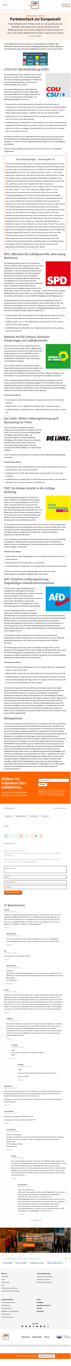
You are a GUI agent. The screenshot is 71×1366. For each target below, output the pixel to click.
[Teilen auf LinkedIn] (36, 836)
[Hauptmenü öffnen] (7, 5)
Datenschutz (37, 1337)
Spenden (65, 4)
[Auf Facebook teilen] (6, 836)
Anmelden (43, 784)
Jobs (2, 1285)
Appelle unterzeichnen (44, 1305)
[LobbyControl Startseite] (33, 5)
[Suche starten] (66, 1258)
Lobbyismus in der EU (14, 10)
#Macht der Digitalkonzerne (55, 1263)
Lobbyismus (8, 816)
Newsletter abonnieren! (47, 1356)
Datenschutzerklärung (58, 795)
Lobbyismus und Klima (43, 1279)
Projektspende (5, 1314)
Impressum (40, 1311)
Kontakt (39, 1308)
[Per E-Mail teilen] (26, 836)
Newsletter (40, 1302)
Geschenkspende (6, 1308)
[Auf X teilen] (11, 836)
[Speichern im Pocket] (21, 836)
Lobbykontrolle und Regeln (44, 1276)
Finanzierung (5, 1282)
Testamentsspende (7, 1317)
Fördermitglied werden (8, 1302)
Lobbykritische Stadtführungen (10, 1291)
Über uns (4, 1273)
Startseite (4, 10)
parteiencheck (34, 816)
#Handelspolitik (7, 1263)
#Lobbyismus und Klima (37, 1263)
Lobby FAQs (4, 1276)
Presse (39, 1299)
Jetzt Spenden (5, 1305)
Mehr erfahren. (29, 1245)
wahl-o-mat (45, 816)
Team (3, 1279)
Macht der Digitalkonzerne (44, 1282)
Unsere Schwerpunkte (43, 1273)
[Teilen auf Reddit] (41, 836)
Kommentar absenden (12, 892)
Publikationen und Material (9, 1288)
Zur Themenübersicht (60, 808)
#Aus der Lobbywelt (21, 1263)
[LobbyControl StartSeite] (7, 1337)
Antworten (7, 927)
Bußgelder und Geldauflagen (9, 1311)
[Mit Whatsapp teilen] (16, 836)
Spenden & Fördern (7, 1299)
